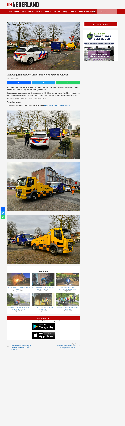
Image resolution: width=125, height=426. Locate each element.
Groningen (56, 12)
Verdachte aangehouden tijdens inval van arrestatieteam (43, 288)
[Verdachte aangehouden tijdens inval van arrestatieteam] (43, 279)
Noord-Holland (84, 12)
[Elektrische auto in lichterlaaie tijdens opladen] (18, 279)
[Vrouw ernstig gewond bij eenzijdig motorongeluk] (67, 299)
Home (10, 12)
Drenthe (23, 12)
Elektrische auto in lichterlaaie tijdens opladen (18, 288)
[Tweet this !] (43, 82)
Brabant (16, 12)
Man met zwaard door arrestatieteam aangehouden (68, 288)
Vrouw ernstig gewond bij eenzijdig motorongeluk (68, 308)
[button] (120, 421)
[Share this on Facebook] (19, 82)
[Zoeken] (99, 11)
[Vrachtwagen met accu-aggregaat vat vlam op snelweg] (18, 299)
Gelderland (47, 12)
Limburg (64, 12)
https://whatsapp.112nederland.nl (57, 105)
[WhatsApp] (68, 82)
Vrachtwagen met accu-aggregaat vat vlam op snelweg (18, 308)
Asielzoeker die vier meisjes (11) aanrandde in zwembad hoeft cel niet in (21, 347)
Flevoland (31, 12)
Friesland (39, 12)
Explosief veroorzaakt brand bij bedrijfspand (43, 308)
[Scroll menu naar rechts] (94, 11)
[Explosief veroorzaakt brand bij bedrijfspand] (43, 299)
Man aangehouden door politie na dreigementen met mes (66, 346)
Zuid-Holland (73, 12)
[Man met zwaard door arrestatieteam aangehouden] (67, 279)
